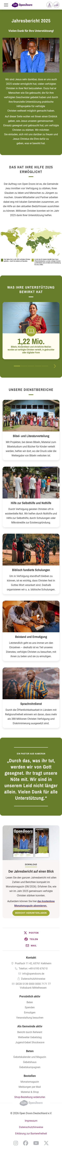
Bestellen (30, 1076)
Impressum (31, 1120)
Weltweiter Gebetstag (30, 1037)
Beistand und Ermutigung (31, 637)
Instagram (16, 1143)
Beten (30, 1002)
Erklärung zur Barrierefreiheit (31, 1133)
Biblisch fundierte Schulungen (31, 570)
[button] (31, 932)
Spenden (30, 1007)
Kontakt (31, 957)
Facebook (26, 1143)
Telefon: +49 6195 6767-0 (33, 968)
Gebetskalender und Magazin (29, 1056)
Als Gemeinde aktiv (29, 1026)
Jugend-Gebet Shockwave (29, 1042)
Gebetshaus (29, 1062)
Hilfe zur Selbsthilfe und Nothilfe (31, 503)
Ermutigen (29, 1012)
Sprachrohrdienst (31, 704)
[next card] (55, 365)
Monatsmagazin (30, 1081)
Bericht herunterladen (31, 913)
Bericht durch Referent (29, 1032)
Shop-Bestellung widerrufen (29, 1097)
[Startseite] (22, 4)
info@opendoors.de (33, 973)
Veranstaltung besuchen (29, 1017)
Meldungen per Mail (30, 1086)
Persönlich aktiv (29, 996)
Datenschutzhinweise (33, 978)
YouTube (36, 1143)
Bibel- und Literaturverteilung (31, 436)
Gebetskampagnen (29, 1067)
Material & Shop (30, 1091)
